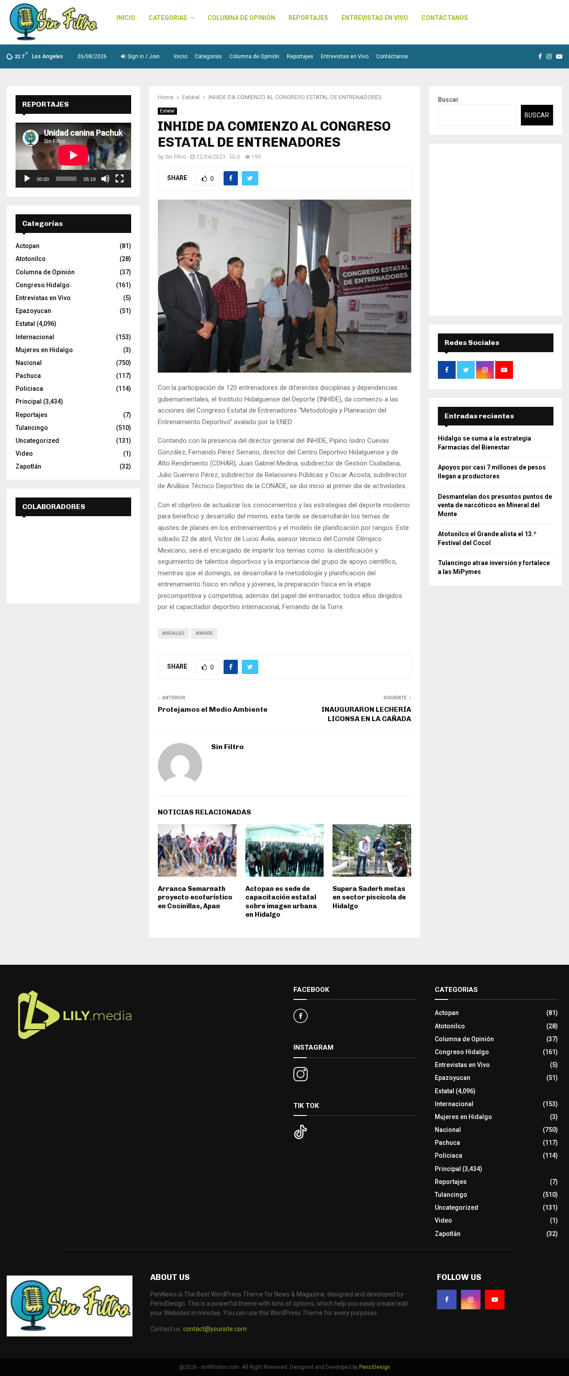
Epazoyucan (33, 310)
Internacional (35, 337)
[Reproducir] (27, 178)
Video (24, 453)
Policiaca (29, 388)
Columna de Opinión (241, 17)
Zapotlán (28, 466)
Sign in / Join (143, 56)
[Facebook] (447, 1299)
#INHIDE (204, 633)
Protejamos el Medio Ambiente (213, 709)
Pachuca (28, 375)
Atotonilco (31, 258)
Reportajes (308, 17)
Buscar (448, 99)
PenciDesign (374, 1367)
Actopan (28, 245)
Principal (29, 401)
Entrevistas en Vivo (374, 17)
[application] (73, 155)
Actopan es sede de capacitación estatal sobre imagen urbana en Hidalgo (281, 902)
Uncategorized (37, 440)
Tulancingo (32, 427)
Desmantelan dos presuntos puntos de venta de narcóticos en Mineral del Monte (495, 505)
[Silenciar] (105, 178)
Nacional (29, 362)
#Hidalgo (173, 633)
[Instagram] (471, 1299)
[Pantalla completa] (119, 178)
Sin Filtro (175, 157)
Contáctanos (444, 17)
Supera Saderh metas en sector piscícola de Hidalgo (369, 897)
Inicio (125, 17)
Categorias (167, 17)
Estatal (167, 110)
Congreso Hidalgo (43, 285)
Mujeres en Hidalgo (44, 349)
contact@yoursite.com (215, 1328)
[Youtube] (495, 1299)
